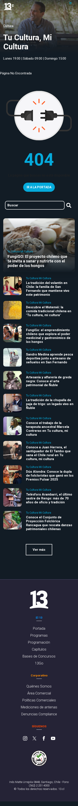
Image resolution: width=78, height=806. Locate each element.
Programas (39, 635)
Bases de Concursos (39, 656)
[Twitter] (34, 739)
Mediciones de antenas (39, 707)
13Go (39, 663)
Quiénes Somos (39, 686)
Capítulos (39, 649)
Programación (39, 642)
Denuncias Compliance (39, 714)
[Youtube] (53, 739)
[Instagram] (25, 739)
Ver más (39, 550)
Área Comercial (39, 693)
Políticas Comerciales (39, 700)
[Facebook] (43, 739)
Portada (39, 628)
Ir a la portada (39, 187)
